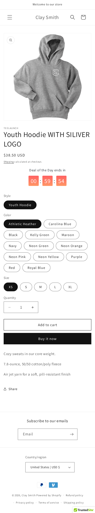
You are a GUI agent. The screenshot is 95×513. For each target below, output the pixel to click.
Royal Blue (36, 268)
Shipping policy (74, 502)
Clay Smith (29, 495)
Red (12, 268)
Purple (76, 257)
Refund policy (74, 495)
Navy (13, 246)
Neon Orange (72, 246)
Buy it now (47, 338)
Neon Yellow (48, 257)
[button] (9, 17)
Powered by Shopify (48, 495)
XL (70, 287)
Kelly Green (39, 235)
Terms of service (48, 502)
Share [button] (13, 389)
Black (13, 235)
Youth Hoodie (20, 205)
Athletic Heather (22, 224)
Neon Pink (17, 257)
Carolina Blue (60, 224)
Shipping (9, 161)
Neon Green (39, 246)
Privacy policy (25, 502)
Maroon (68, 235)
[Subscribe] (71, 434)
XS (11, 287)
